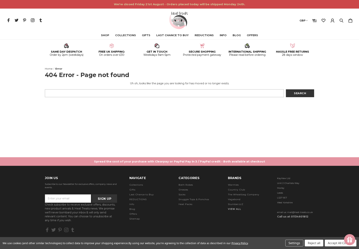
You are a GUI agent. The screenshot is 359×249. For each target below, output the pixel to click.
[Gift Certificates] (314, 19)
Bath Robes (186, 184)
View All (234, 209)
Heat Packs (185, 204)
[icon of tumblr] (41, 20)
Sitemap (134, 218)
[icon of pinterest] (25, 20)
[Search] (341, 19)
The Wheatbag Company (243, 194)
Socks (182, 194)
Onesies (183, 189)
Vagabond (234, 199)
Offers (252, 35)
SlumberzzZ (235, 204)
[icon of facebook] (8, 20)
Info (223, 35)
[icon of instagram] (33, 20)
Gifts (146, 35)
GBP (303, 20)
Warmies (233, 184)
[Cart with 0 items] (350, 19)
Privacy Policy (239, 243)
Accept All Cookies (340, 243)
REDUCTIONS (204, 35)
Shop (105, 35)
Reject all (314, 243)
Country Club (236, 189)
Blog (237, 35)
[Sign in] (332, 19)
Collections (125, 35)
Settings (294, 243)
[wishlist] (323, 19)
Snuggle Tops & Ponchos (194, 199)
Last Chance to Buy (172, 35)
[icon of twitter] (17, 20)
